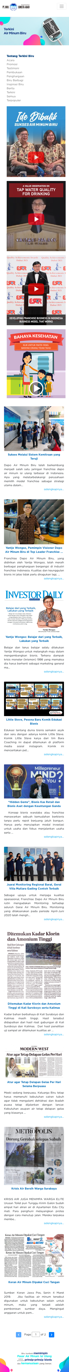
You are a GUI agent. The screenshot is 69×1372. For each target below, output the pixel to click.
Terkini (11, 92)
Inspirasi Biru (15, 84)
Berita (10, 88)
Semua (11, 96)
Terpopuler (14, 100)
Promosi (12, 64)
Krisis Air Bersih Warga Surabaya (34, 1188)
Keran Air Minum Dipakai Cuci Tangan (34, 1282)
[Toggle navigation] (61, 6)
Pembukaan (14, 72)
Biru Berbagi (15, 80)
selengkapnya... (54, 489)
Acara (10, 60)
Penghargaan (15, 76)
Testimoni (13, 68)
